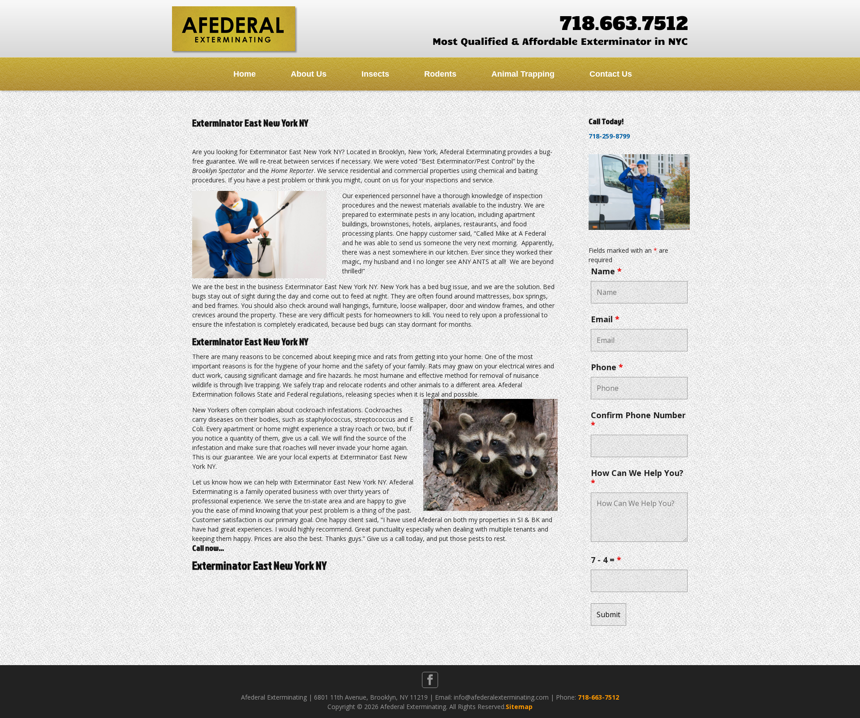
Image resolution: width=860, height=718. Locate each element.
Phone (607, 367)
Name (606, 271)
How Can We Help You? (637, 477)
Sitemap (519, 706)
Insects (375, 73)
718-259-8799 (609, 136)
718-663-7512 (598, 697)
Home (244, 73)
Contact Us (610, 73)
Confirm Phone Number (638, 420)
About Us (309, 73)
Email (605, 319)
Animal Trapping (523, 73)
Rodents (440, 73)
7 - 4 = (606, 559)
